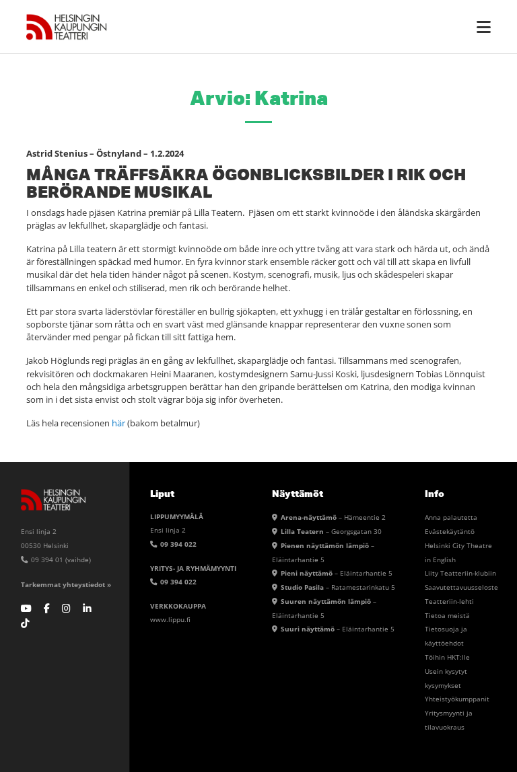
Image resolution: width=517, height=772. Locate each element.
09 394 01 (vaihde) (60, 559)
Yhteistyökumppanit (457, 698)
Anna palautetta (451, 517)
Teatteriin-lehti (449, 601)
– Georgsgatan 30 (331, 531)
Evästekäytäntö (450, 531)
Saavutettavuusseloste (461, 587)
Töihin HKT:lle (447, 657)
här (118, 423)
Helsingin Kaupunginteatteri (66, 26)
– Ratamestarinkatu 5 (338, 587)
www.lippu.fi (170, 619)
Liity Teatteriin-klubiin (460, 573)
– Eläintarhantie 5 (336, 573)
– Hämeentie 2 (333, 517)
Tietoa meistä (447, 615)
